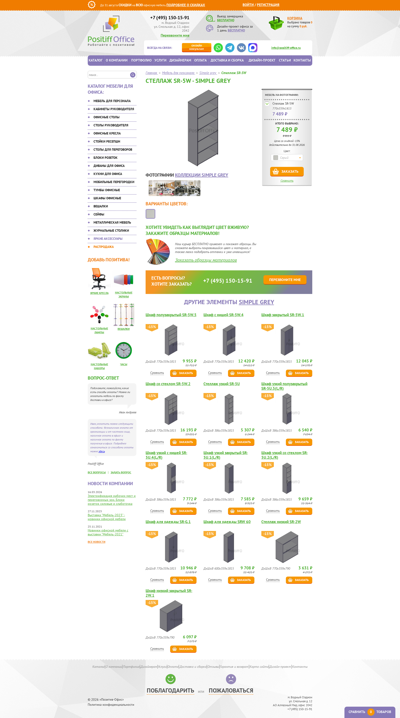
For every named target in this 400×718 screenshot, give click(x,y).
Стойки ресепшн (107, 141)
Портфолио (141, 60)
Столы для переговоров (113, 149)
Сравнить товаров (370, 712)
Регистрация (268, 5)
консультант (196, 47)
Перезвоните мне (175, 35)
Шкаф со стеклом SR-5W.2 (168, 383)
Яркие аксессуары (108, 239)
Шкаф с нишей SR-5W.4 (223, 314)
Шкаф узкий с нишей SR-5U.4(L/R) (166, 455)
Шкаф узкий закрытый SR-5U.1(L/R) (225, 455)
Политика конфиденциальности (111, 705)
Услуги (160, 60)
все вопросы (97, 472)
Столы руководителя (111, 125)
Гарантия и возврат (234, 667)
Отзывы (213, 667)
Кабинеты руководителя (114, 109)
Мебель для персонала (112, 101)
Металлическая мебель (112, 222)
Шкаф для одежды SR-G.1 (168, 521)
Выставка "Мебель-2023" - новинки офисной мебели (107, 517)
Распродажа (104, 247)
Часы (123, 364)
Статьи (285, 60)
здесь (102, 451)
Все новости (96, 541)
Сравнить (287, 181)
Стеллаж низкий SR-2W (281, 521)
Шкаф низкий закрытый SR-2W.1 (169, 593)
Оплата (200, 60)
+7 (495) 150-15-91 (169, 18)
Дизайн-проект (262, 60)
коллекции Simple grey (201, 175)
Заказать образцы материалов (206, 260)
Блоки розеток (106, 158)
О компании (117, 60)
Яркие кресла (99, 293)
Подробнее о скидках (185, 5)
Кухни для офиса (108, 174)
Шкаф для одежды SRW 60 (227, 521)
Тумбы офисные (107, 190)
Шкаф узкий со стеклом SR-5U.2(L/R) (284, 455)
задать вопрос (121, 472)
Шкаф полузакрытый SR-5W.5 (171, 314)
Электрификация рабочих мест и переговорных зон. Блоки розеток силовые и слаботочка (112, 500)
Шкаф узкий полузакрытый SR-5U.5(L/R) (284, 386)
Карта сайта (259, 667)
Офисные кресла (107, 133)
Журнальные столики (111, 230)
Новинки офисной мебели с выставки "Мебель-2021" (108, 532)
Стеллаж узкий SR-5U (221, 383)
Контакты (302, 60)
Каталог (96, 60)
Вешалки (101, 206)
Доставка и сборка (227, 60)
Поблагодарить (170, 690)
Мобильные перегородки (114, 182)
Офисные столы (106, 117)
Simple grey (256, 302)
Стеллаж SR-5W (283, 103)
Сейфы (99, 214)
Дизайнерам (180, 60)
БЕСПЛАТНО (225, 20)
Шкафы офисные (107, 198)
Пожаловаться (231, 690)
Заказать (289, 171)
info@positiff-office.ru (286, 48)
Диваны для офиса (109, 166)
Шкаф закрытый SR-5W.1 (282, 314)
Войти (248, 5)
